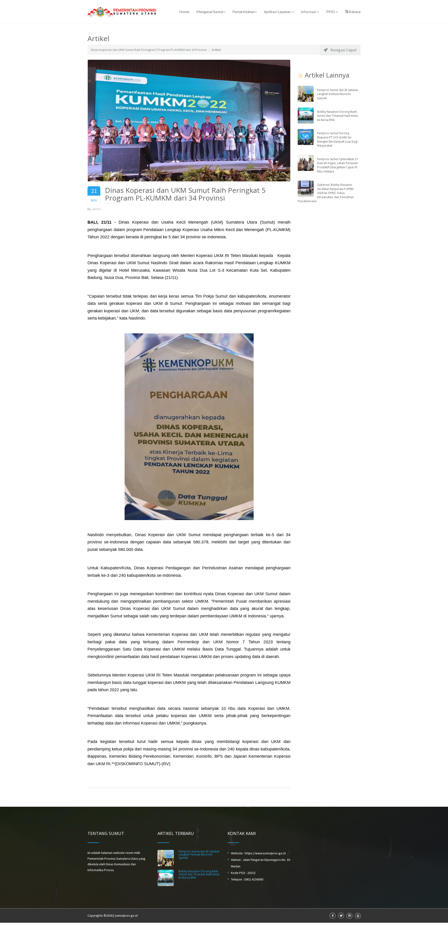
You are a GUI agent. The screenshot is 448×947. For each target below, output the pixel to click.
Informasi (309, 11)
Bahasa (354, 11)
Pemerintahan (243, 11)
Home (184, 11)
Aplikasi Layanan (277, 11)
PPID (331, 11)
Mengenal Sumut (209, 11)
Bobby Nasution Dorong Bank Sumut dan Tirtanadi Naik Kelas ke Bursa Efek (337, 116)
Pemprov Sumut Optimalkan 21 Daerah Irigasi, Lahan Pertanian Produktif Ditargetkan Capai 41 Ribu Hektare (337, 165)
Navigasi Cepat (342, 50)
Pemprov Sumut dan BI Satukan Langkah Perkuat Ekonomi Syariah (337, 94)
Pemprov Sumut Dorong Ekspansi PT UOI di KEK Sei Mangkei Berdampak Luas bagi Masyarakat (337, 139)
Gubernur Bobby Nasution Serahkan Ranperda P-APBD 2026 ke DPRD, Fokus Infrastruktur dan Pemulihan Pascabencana (326, 193)
